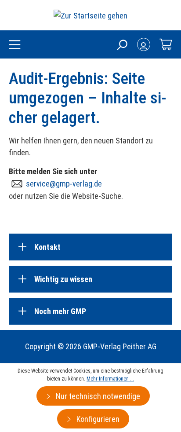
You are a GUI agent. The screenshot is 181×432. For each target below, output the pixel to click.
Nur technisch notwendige (97, 396)
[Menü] (14, 45)
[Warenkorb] (165, 44)
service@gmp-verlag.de (64, 183)
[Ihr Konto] (143, 44)
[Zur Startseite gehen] (90, 15)
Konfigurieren (97, 419)
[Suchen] (121, 44)
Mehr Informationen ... (110, 379)
